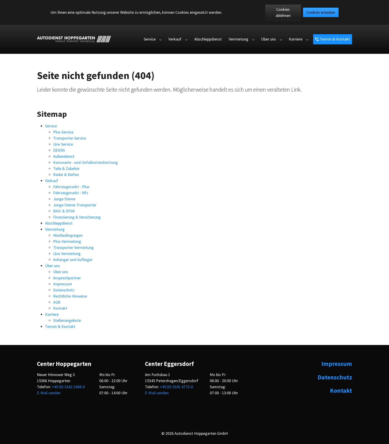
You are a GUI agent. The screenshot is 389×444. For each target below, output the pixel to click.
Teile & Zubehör (66, 168)
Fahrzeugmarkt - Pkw (71, 186)
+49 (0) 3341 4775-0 (176, 386)
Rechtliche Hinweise (70, 296)
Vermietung (55, 229)
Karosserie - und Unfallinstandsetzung (85, 162)
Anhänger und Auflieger (73, 259)
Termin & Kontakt (60, 326)
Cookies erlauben (320, 12)
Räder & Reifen (66, 174)
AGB (56, 302)
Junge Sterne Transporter (74, 204)
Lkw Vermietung (67, 253)
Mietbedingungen (68, 235)
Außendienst (63, 156)
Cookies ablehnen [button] (283, 12)
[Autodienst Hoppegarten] (74, 39)
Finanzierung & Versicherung (77, 217)
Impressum (62, 283)
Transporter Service (69, 138)
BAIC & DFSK (64, 211)
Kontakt (60, 308)
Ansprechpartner (67, 277)
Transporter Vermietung (73, 247)
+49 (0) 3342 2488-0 (68, 386)
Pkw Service (63, 132)
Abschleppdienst (58, 223)
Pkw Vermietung (67, 241)
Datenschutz (63, 290)
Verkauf (51, 180)
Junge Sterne (64, 198)
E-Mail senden (49, 392)
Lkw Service (63, 144)
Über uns (52, 265)
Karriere (52, 314)
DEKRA (59, 150)
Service (51, 125)
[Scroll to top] (382, 437)
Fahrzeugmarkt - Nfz (70, 192)
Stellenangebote (67, 320)
